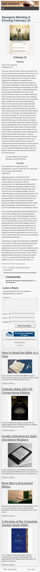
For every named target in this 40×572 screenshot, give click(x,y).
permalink (9, 270)
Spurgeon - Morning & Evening (19, 267)
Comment (6, 297)
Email (5, 318)
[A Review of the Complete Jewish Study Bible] (20, 551)
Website (5, 322)
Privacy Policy (31, 569)
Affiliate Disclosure (20, 342)
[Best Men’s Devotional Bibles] (20, 502)
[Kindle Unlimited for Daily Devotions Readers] (20, 466)
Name (5, 314)
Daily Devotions (10, 4)
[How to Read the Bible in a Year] (20, 372)
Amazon (9, 339)
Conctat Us (20, 345)
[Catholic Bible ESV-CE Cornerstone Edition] (20, 419)
